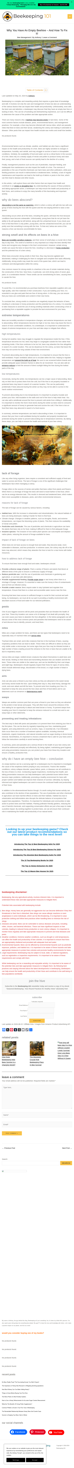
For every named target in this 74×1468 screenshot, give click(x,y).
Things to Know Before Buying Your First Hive (15, 1393)
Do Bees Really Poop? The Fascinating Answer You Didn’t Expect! (20, 1382)
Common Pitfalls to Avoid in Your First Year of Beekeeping (18, 1407)
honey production (62, 248)
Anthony (31, 96)
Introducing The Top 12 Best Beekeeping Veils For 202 (36, 844)
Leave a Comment (50, 37)
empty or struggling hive (23, 186)
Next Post (67, 1148)
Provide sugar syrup (35, 580)
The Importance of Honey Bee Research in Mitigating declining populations (23, 1386)
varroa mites (36, 636)
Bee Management (24, 37)
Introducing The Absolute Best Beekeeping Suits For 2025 (37, 855)
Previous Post (8, 1148)
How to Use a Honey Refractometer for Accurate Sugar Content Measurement (23, 1400)
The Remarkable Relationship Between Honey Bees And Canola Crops (21, 1411)
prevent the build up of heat (25, 360)
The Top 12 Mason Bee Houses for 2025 (37, 871)
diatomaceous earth (34, 692)
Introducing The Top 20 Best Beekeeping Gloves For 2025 (37, 849)
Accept (34, 1460)
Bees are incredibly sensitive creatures (17, 240)
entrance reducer (8, 365)
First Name (24, 1010)
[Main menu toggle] (70, 16)
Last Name (23, 1016)
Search (4, 1159)
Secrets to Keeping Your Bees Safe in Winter (14, 1415)
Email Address (24, 1005)
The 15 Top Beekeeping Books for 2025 (37, 860)
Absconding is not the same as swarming (17, 205)
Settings (16, 1460)
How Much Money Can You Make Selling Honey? (15, 1389)
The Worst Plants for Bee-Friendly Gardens (14, 1396)
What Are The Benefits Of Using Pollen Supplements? (17, 1404)
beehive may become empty (37, 120)
